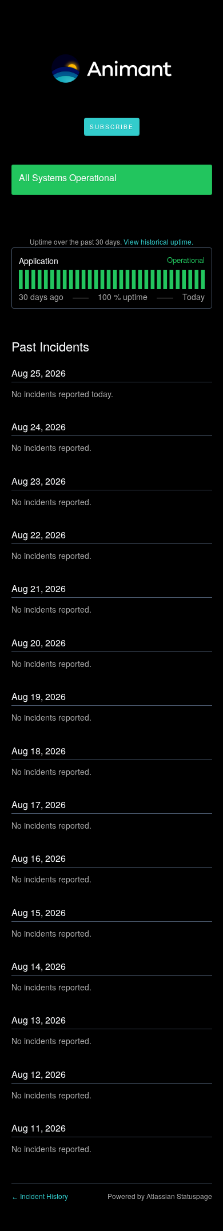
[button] (112, 127)
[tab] (21, 279)
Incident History (39, 1196)
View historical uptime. (158, 241)
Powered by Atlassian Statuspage (159, 1196)
